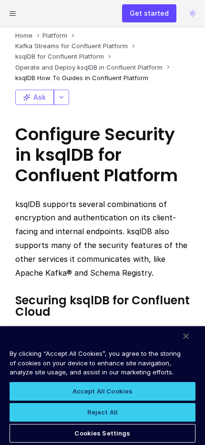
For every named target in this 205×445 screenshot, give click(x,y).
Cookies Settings (102, 433)
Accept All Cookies (102, 391)
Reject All (102, 412)
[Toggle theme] (192, 13)
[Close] (186, 336)
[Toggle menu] (12, 13)
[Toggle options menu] (61, 97)
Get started (149, 13)
